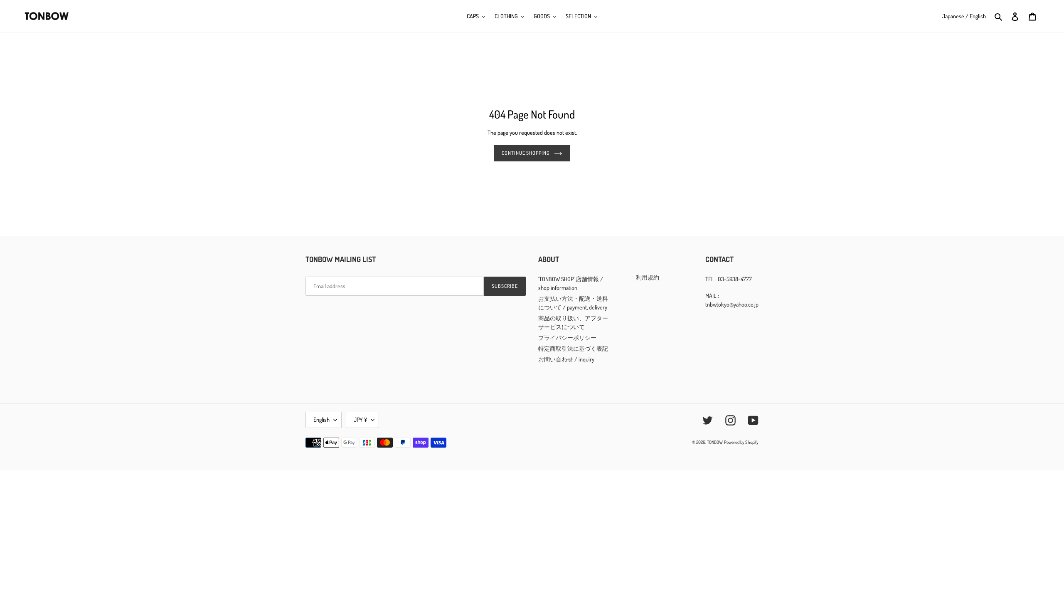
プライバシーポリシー (567, 337)
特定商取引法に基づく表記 (573, 348)
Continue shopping (526, 153)
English (321, 419)
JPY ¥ (360, 419)
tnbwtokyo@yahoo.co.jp (732, 304)
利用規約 (647, 277)
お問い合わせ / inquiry (566, 359)
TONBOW (715, 442)
